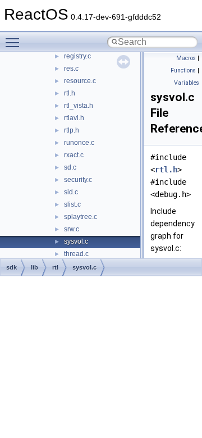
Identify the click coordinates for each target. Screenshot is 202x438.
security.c (78, 180)
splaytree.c (80, 217)
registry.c (77, 56)
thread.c (76, 254)
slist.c (72, 204)
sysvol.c (76, 241)
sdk (11, 267)
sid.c (71, 192)
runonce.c (79, 143)
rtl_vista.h (78, 106)
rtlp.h (71, 130)
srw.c (71, 229)
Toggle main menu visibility (14, 42)
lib (34, 267)
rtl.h (69, 93)
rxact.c (74, 155)
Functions (183, 70)
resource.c (80, 81)
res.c (71, 68)
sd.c (70, 167)
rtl (55, 267)
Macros (186, 58)
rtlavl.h (74, 118)
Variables (186, 82)
